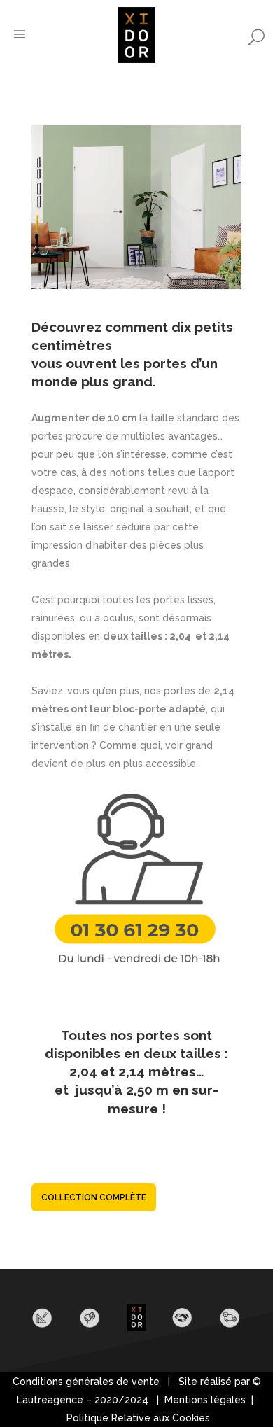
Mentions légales (206, 1399)
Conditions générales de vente (86, 1381)
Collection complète (93, 1197)
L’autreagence (50, 1399)
